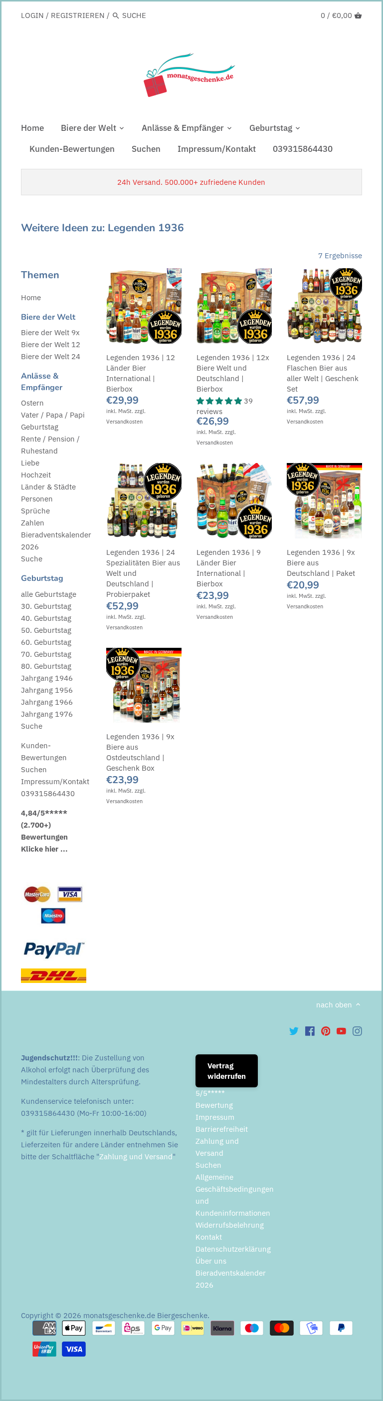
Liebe (30, 462)
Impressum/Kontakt (55, 781)
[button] (220, 401)
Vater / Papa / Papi (53, 415)
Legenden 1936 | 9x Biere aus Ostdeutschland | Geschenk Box (140, 752)
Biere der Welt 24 (50, 356)
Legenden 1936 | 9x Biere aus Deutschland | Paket (321, 562)
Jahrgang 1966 (47, 702)
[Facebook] (310, 1030)
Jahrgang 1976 (47, 714)
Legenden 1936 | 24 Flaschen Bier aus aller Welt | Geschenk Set (323, 373)
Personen (37, 498)
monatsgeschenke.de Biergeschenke (145, 1315)
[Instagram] (357, 1030)
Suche (31, 558)
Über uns (210, 1261)
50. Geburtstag (46, 630)
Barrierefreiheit (221, 1129)
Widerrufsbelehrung (229, 1225)
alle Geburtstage (48, 594)
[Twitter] (294, 1030)
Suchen (34, 769)
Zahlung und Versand (136, 1156)
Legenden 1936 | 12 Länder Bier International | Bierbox (140, 373)
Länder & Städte (48, 486)
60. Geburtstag (46, 642)
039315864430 (48, 793)
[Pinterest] (326, 1030)
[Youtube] (341, 1030)
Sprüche (35, 510)
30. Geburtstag (46, 606)
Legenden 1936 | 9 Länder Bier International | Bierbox (228, 567)
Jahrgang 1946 (47, 678)
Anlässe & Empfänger (41, 382)
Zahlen (32, 522)
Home (31, 297)
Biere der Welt (48, 317)
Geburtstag (39, 427)
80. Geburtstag (46, 666)
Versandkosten (124, 421)
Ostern (32, 403)
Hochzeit (36, 474)
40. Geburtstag (46, 618)
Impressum (214, 1117)
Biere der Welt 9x (50, 332)
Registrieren (78, 15)
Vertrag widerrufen (226, 1071)
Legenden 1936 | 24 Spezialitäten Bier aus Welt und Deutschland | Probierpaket (143, 573)
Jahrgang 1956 (47, 690)
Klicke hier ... (44, 849)
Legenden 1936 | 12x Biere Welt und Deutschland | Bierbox (232, 373)
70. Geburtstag (46, 654)
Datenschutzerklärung (233, 1249)
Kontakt (208, 1237)
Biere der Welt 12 (50, 344)
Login (32, 15)
